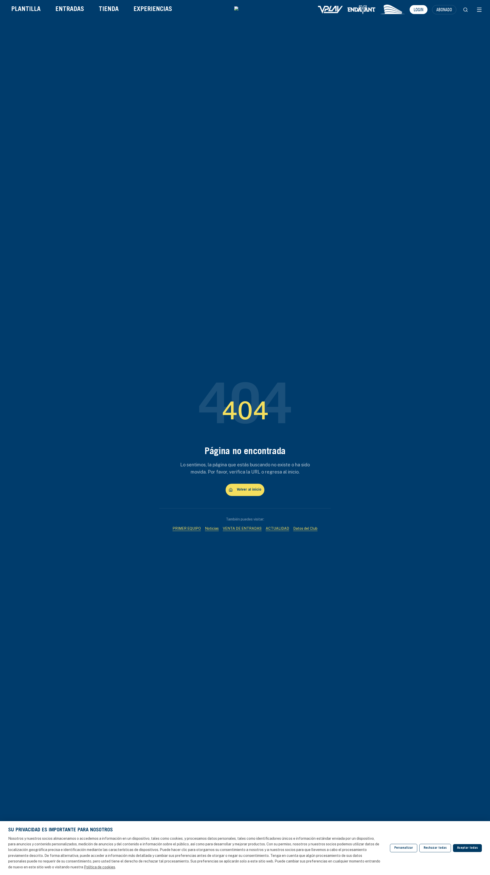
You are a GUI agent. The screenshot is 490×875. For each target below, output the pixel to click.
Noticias (212, 528)
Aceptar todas (467, 848)
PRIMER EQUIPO (187, 528)
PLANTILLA (26, 9)
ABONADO (444, 9)
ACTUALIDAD (277, 528)
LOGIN (418, 9)
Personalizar (403, 848)
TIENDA (109, 9)
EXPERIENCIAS (152, 9)
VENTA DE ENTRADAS (242, 528)
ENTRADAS (69, 9)
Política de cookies (99, 867)
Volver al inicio (249, 490)
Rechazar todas (435, 848)
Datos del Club (305, 528)
